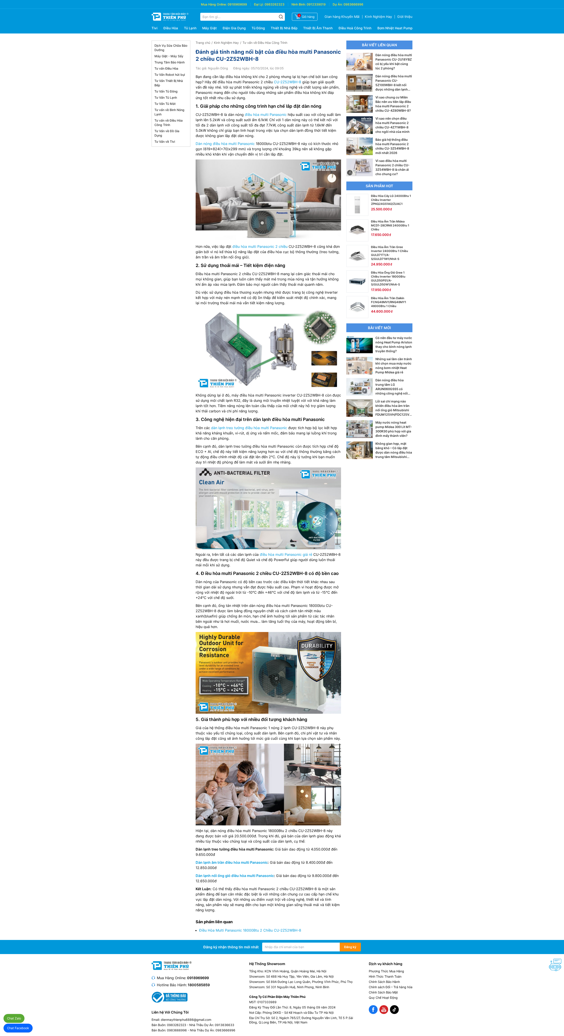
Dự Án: (338, 4)
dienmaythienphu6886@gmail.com (186, 1019)
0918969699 (237, 4)
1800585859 (199, 985)
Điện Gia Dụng (234, 28)
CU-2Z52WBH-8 (287, 82)
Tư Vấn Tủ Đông (166, 91)
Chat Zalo (14, 1018)
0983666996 (353, 4)
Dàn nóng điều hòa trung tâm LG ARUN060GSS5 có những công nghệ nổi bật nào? (391, 389)
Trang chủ (203, 42)
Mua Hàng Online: (214, 4)
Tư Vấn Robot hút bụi (169, 74)
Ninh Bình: (298, 4)
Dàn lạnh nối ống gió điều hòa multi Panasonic (235, 875)
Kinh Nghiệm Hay (378, 17)
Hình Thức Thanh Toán (385, 976)
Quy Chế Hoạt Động (383, 997)
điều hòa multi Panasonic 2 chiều (260, 246)
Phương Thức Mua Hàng (386, 971)
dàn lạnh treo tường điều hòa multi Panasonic (249, 428)
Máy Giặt (209, 28)
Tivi (155, 28)
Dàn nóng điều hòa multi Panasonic (225, 143)
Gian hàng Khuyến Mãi (342, 17)
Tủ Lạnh (190, 28)
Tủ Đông (258, 28)
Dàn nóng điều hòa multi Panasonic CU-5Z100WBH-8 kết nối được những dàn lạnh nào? (393, 85)
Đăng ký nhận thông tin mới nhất (231, 947)
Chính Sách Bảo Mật (383, 992)
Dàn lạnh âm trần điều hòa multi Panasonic (232, 862)
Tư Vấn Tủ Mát (165, 104)
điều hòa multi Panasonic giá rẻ (286, 554)
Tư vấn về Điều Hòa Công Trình (265, 42)
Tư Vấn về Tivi (164, 141)
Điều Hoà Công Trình (355, 28)
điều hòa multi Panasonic (266, 114)
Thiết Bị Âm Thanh (318, 28)
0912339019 (316, 4)
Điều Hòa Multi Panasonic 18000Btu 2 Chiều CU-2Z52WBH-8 (250, 930)
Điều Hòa (170, 28)
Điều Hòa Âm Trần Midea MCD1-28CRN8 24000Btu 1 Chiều (390, 225)
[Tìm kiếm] (281, 17)
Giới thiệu (404, 17)
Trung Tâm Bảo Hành (169, 62)
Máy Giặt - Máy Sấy (168, 56)
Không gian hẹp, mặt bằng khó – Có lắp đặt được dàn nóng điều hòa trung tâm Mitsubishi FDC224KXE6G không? (393, 452)
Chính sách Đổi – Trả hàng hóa (390, 987)
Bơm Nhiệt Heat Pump (394, 28)
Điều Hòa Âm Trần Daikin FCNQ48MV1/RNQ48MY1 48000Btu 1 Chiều (388, 302)
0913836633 (224, 1025)
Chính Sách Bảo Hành (384, 982)
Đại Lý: (259, 4)
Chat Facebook (18, 1028)
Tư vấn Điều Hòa (166, 68)
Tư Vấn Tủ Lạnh (165, 97)
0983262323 (274, 4)
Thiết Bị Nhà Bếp (284, 28)
